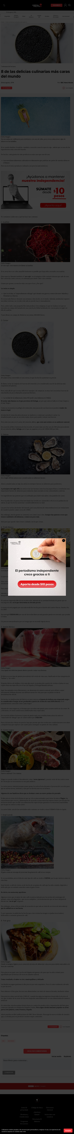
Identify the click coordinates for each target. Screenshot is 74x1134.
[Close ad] (63, 540)
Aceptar (68, 1131)
